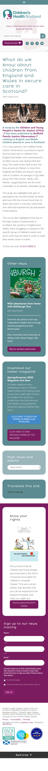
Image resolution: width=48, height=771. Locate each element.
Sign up (9, 692)
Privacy (5, 719)
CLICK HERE (26, 246)
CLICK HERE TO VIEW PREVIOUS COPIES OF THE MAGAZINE (22, 435)
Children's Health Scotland (21, 16)
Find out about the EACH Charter (24, 604)
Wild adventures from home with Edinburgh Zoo (24, 305)
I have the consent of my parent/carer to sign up (23, 684)
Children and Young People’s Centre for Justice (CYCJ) (23, 129)
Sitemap (26, 719)
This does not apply (13, 680)
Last (5, 653)
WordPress (7, 724)
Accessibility (16, 719)
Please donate (10, 43)
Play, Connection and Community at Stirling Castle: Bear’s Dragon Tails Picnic (23, 338)
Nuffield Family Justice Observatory (23, 135)
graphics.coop (27, 722)
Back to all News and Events (22, 349)
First (5, 643)
